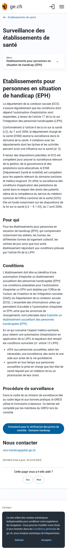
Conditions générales (44, 529)
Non (39, 479)
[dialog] (33, 530)
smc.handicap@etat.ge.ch (19, 450)
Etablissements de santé (22, 17)
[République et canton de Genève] (4, 7)
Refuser (19, 540)
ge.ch (16, 6)
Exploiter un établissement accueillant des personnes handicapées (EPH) (32, 320)
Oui (28, 479)
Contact (6, 507)
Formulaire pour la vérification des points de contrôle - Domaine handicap (33, 428)
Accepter (46, 540)
